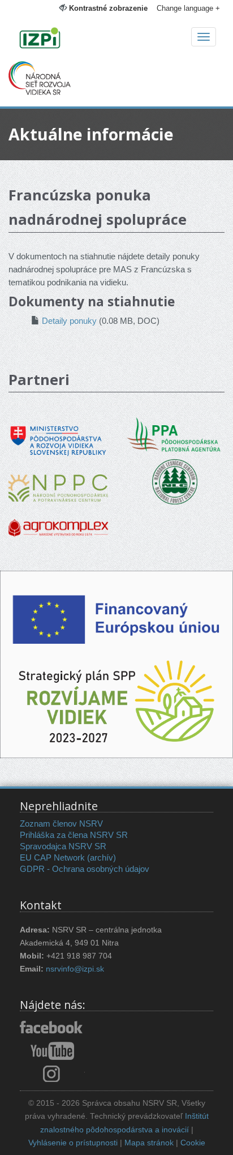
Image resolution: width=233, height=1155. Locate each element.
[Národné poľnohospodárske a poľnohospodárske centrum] (58, 480)
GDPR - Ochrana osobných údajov (84, 869)
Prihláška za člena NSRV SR (74, 835)
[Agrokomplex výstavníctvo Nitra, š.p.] (58, 520)
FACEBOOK (52, 1028)
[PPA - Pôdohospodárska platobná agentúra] (175, 433)
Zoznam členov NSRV (61, 823)
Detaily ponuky (69, 321)
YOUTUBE (52, 1051)
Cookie (192, 1143)
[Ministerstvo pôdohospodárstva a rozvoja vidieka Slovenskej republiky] (58, 433)
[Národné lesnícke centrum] (174, 481)
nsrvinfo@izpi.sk (75, 969)
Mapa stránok (149, 1143)
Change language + (188, 8)
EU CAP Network (52, 857)
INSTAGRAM (52, 1073)
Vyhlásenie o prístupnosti (73, 1143)
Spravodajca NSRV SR (63, 846)
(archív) (101, 857)
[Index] (116, 39)
